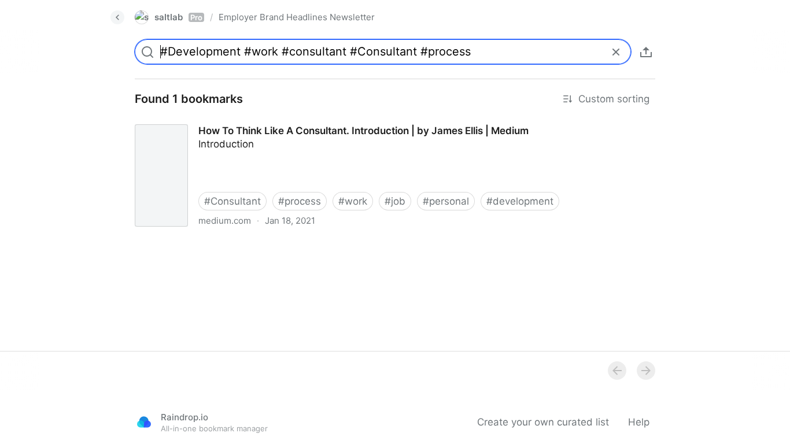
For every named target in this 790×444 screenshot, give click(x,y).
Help (638, 422)
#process (299, 201)
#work (352, 201)
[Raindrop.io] (144, 422)
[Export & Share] (646, 52)
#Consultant (232, 201)
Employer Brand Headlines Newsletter (297, 17)
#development (519, 201)
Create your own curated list (543, 422)
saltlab (178, 17)
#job (395, 201)
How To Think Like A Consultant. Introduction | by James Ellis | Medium (290, 120)
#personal (446, 201)
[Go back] (117, 17)
